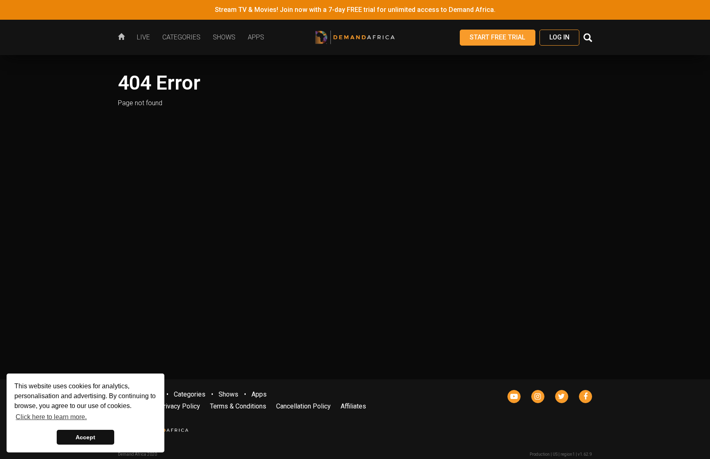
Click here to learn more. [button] (51, 416)
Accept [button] (85, 437)
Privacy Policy (179, 406)
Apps (259, 394)
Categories (189, 394)
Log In (559, 37)
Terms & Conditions (238, 406)
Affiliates (353, 406)
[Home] (124, 37)
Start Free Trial (498, 37)
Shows (228, 394)
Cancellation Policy (303, 406)
